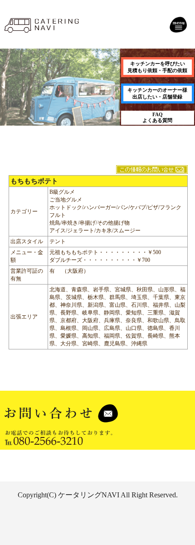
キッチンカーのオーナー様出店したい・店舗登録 (157, 93)
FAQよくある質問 (157, 117)
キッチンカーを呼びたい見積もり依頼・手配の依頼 (157, 67)
